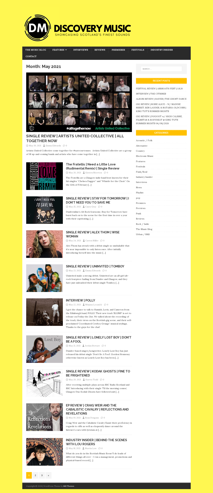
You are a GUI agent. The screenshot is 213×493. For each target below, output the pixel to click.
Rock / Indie (142, 224)
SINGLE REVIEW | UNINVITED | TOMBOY (95, 266)
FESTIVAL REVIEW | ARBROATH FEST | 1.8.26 (159, 88)
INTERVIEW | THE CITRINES (151, 93)
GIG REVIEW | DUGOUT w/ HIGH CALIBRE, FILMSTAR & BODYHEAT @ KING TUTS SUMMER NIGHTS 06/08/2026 (159, 120)
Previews (140, 208)
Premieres (118, 49)
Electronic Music (144, 156)
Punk (138, 213)
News (139, 187)
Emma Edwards (53, 145)
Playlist (139, 192)
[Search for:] (161, 69)
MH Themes (68, 486)
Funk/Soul (141, 171)
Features (58, 49)
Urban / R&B (143, 234)
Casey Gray (90, 206)
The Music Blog (35, 49)
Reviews (99, 49)
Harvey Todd (91, 379)
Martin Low (91, 448)
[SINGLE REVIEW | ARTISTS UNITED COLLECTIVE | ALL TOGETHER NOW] (79, 130)
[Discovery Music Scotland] (86, 44)
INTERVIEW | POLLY (80, 300)
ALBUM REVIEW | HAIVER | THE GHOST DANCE (161, 98)
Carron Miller (91, 240)
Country (140, 150)
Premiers (141, 203)
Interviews (80, 49)
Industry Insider (162, 49)
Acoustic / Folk (144, 140)
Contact (31, 56)
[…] (98, 154)
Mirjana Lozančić (93, 304)
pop (138, 198)
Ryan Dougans (92, 417)
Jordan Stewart (92, 345)
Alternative (142, 145)
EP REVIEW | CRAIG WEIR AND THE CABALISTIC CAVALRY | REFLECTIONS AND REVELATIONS (97, 409)
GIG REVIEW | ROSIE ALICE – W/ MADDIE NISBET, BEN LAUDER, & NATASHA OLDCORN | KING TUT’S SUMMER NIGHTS (161, 108)
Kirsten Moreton (93, 172)
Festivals (137, 49)
